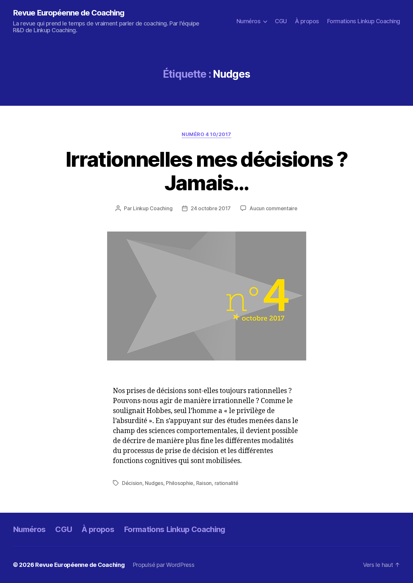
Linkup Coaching (152, 208)
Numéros (249, 21)
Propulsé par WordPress (164, 564)
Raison (204, 483)
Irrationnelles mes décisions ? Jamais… (206, 171)
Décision (132, 483)
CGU (281, 21)
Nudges (154, 483)
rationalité (226, 483)
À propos (307, 21)
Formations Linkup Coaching (363, 21)
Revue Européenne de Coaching (68, 13)
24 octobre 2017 (211, 208)
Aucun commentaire (273, 208)
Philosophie (179, 483)
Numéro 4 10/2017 (206, 134)
